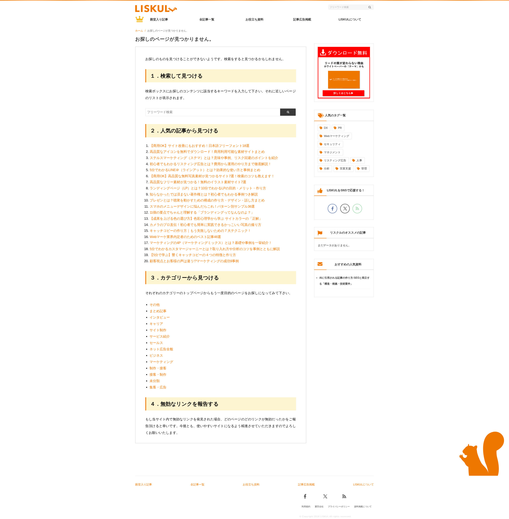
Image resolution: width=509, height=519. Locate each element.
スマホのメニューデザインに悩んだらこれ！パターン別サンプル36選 (202, 206)
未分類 (155, 381)
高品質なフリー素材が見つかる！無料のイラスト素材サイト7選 (198, 182)
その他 (155, 305)
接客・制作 (158, 374)
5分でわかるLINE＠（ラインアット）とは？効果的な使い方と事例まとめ (205, 170)
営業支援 (345, 168)
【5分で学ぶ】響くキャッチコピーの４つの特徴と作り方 (193, 255)
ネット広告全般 (161, 349)
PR (340, 127)
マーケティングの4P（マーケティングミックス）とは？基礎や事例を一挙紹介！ (211, 243)
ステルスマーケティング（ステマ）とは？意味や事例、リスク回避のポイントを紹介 (214, 158)
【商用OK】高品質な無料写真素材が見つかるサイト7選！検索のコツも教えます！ (212, 176)
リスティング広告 (335, 160)
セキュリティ (332, 144)
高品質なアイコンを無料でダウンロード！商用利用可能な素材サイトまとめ (207, 152)
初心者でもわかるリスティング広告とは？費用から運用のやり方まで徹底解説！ (210, 164)
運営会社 (319, 506)
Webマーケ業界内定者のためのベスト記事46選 (185, 237)
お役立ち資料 (254, 19)
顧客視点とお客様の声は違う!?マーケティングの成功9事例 (194, 261)
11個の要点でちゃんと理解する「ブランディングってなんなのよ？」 (202, 212)
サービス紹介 (160, 336)
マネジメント (332, 152)
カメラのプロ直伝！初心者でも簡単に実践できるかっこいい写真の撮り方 (205, 225)
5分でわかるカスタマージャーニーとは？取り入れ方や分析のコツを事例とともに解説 (215, 249)
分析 (326, 168)
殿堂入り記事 (159, 19)
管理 (364, 168)
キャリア (156, 324)
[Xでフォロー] (345, 208)
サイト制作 (158, 330)
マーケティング (161, 362)
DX (326, 127)
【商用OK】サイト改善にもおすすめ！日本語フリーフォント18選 (199, 146)
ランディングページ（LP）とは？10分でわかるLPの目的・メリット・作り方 (208, 188)
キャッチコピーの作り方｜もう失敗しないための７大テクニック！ (200, 231)
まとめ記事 (158, 311)
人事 (359, 160)
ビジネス (156, 355)
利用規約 (306, 506)
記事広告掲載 (302, 19)
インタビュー (160, 317)
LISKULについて (350, 19)
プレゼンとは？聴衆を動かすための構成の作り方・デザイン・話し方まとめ (207, 200)
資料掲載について (363, 506)
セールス (156, 343)
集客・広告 (158, 387)
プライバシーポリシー (339, 506)
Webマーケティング (336, 136)
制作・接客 (158, 368)
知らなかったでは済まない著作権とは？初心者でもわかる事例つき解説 (204, 194)
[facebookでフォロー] (332, 208)
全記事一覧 (206, 19)
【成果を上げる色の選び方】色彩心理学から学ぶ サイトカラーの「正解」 (206, 219)
